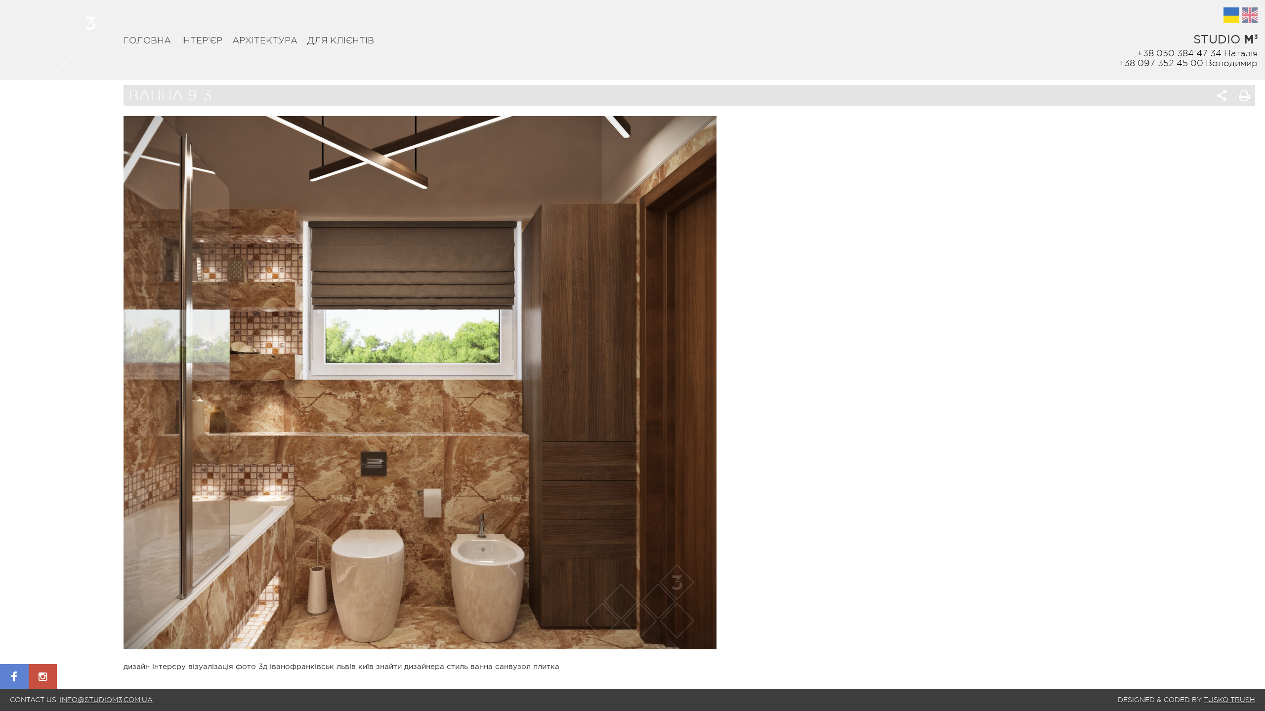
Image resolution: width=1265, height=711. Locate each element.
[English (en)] (1250, 15)
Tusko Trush (1229, 700)
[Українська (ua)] (1231, 15)
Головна (147, 40)
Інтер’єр (201, 40)
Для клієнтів (340, 40)
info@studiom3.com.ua (106, 700)
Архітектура (264, 40)
